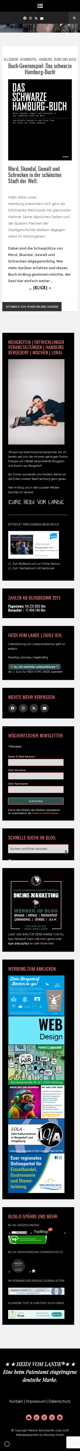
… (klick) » (40, 287)
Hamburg (45, 59)
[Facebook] (25, 18)
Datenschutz (60, 1401)
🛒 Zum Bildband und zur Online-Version (34, 563)
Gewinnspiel (28, 59)
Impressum (36, 1401)
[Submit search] (9, 860)
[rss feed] (36, 18)
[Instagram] (30, 18)
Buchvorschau (41, 555)
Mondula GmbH (54, 1434)
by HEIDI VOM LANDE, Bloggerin (42, 306)
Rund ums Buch (65, 59)
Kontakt (16, 1401)
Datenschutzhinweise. (45, 813)
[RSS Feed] (36, 1417)
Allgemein (11, 59)
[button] (7, 1444)
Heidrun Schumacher (41, 1430)
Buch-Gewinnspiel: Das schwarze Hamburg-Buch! (40, 69)
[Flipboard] (44, 1417)
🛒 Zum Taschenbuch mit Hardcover (31, 568)
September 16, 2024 (16, 306)
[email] (41, 18)
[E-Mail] (29, 1417)
